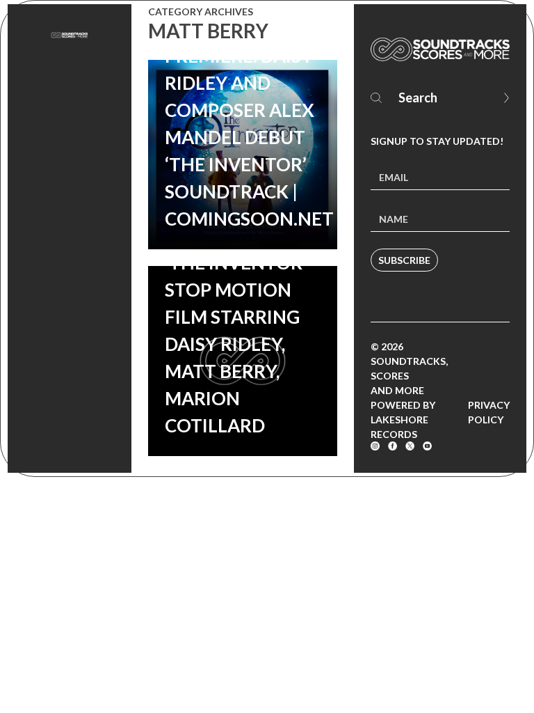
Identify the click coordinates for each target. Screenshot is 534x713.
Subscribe (404, 260)
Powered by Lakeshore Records (403, 419)
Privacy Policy (489, 412)
